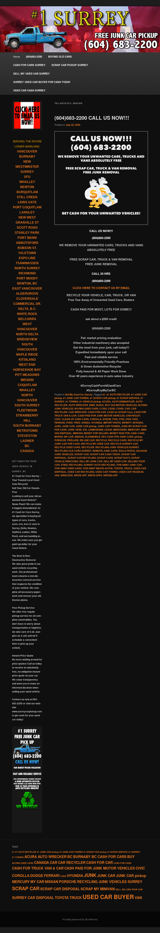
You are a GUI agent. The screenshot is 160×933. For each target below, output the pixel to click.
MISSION (27, 380)
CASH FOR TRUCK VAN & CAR (38, 868)
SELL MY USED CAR (115, 461)
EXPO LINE (27, 258)
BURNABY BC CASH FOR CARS (99, 856)
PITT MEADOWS (27, 374)
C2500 (111, 408)
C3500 (120, 408)
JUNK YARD (75, 429)
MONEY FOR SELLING (96, 433)
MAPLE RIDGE (27, 354)
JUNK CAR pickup (86, 426)
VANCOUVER (27, 151)
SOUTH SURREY (27, 405)
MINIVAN (78, 433)
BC (27, 446)
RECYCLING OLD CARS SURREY (73, 450)
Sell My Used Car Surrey (78, 394)
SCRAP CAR (82, 454)
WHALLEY (27, 182)
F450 (128, 419)
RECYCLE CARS (117, 440)
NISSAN (79, 436)
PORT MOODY (27, 278)
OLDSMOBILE (92, 436)
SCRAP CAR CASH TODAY (105, 454)
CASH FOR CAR (97, 412)
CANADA (27, 451)
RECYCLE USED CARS (67, 447)
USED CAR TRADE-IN (131, 472)
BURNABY (27, 156)
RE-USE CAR (87, 440)
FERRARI (59, 422)
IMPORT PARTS (112, 422)
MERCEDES (120, 429)
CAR (127, 408)
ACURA (106, 401)
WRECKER (66, 475)
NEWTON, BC (27, 283)
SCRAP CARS (105, 457)
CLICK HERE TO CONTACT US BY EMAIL (101, 288)
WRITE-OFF (80, 475)
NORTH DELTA (27, 334)
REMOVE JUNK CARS (105, 450)
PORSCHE (60, 440)
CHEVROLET (133, 415)
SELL (118, 889)
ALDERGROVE (27, 293)
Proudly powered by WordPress (80, 919)
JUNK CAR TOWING (109, 426)
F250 (115, 419)
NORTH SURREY (27, 268)
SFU (27, 176)
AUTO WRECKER (78, 405)
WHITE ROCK (27, 314)
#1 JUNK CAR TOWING (76, 398)
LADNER (27, 440)
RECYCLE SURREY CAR (124, 443)
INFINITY (127, 422)
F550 (135, 419)
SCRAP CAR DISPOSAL (60, 888)
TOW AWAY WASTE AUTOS (98, 468)
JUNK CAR (68, 426)
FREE (77, 422)
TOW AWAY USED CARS (68, 468)
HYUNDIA (96, 422)
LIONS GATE (27, 202)
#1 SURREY (134, 851)
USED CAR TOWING (106, 472)
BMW (92, 405)
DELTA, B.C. (27, 308)
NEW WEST (27, 217)
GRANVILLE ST (27, 222)
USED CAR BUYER (108, 897)
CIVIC (57, 419)
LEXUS (108, 429)
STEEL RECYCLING (72, 464)
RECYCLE (101, 440)
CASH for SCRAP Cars (120, 412)
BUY (131, 856)
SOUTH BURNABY (27, 425)
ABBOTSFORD (27, 242)
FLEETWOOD (27, 410)
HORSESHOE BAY (27, 369)
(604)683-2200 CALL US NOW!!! (91, 117)
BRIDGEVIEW (27, 339)
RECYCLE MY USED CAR (95, 443)
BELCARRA (27, 319)
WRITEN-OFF (110, 475)
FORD (69, 422)
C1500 (103, 408)
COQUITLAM (27, 385)
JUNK (57, 426)
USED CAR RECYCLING (81, 472)
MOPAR (58, 436)
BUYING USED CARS (86, 408)
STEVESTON (27, 435)
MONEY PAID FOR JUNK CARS (127, 433)
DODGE (107, 419)
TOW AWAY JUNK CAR (129, 464)
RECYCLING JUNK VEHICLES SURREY (117, 447)
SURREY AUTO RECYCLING (99, 464)
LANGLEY (27, 212)
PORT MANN (27, 237)
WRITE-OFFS (95, 475)
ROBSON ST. (27, 248)
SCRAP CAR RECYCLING (82, 457)
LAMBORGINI (95, 429)
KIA (85, 429)
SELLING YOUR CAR (132, 889)
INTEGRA (138, 422)
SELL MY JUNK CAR (90, 461)
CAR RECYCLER (71, 862)
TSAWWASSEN (27, 263)
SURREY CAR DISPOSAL (33, 897)
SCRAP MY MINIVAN (98, 888)
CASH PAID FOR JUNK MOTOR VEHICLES (101, 415)
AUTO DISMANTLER (123, 401)
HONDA (85, 422)
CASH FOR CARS (122, 863)
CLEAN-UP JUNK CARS (75, 419)
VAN (56, 475)
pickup (138, 436)
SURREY (27, 171)
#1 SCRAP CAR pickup (103, 398)
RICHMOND (27, 273)
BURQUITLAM (27, 192)
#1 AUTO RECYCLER (118, 394)
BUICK (100, 405)
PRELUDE (73, 440)
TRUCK (128, 468)
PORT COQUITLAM (27, 207)
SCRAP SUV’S (122, 457)
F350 (121, 419)
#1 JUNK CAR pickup (48, 851)
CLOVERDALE (27, 298)
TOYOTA (118, 468)
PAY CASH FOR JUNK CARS (117, 436)
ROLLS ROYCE (127, 450)
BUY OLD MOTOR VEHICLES (121, 405)
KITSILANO (27, 359)
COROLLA (95, 419)
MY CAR (69, 436)
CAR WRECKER (77, 412)
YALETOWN (27, 253)
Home (16, 56)
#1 (104, 394)
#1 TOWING (72, 401)
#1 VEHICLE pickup (90, 401)
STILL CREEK (27, 197)
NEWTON (27, 187)
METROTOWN (27, 430)
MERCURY (134, 429)
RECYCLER (87, 447)
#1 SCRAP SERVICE (128, 398)
